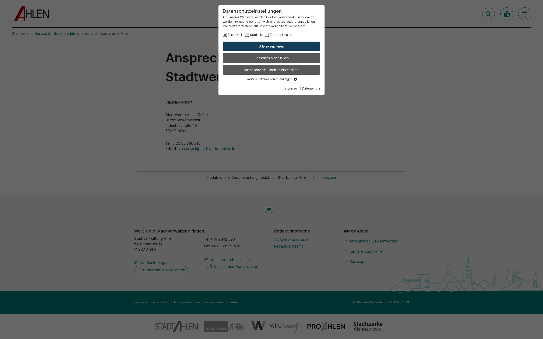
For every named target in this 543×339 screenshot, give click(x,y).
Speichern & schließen (272, 58)
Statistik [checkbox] (256, 34)
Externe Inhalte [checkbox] (281, 34)
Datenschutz (311, 88)
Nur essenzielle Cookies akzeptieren (271, 70)
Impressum (291, 88)
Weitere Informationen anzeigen (270, 79)
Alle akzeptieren (271, 46)
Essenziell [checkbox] (235, 34)
